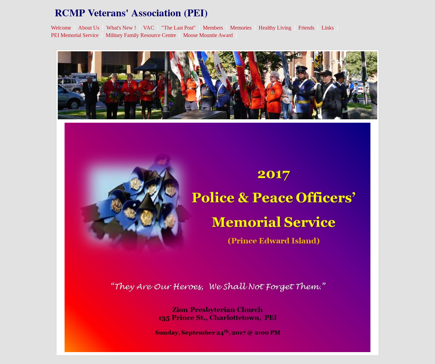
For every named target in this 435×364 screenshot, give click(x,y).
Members (213, 28)
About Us (88, 28)
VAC (148, 28)
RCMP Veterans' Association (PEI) (131, 12)
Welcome (61, 28)
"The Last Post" (178, 28)
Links (327, 28)
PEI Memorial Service (75, 35)
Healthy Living (275, 28)
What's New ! (121, 28)
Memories (240, 28)
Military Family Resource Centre (141, 35)
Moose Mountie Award (208, 35)
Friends (306, 28)
